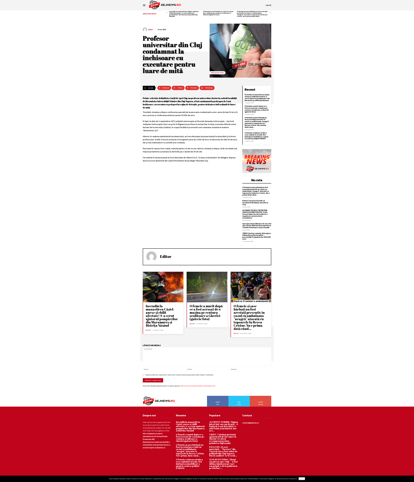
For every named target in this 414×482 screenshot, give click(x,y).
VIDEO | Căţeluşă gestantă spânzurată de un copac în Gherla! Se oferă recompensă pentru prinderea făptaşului (222, 439)
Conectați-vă (239, 396)
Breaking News (217, 73)
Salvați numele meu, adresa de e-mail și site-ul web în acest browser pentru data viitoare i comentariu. (179, 375)
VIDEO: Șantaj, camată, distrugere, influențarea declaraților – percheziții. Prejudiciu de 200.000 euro (256, 236)
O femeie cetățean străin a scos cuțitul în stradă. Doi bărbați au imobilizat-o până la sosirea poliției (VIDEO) (256, 136)
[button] (268, 5)
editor (150, 29)
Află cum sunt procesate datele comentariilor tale (198, 386)
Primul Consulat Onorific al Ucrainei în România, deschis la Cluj (255, 202)
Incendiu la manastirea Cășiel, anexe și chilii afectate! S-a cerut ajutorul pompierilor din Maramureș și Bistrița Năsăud (183, 13)
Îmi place (218, 396)
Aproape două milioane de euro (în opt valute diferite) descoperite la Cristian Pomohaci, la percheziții (256, 225)
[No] (411, 479)
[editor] (145, 29)
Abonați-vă (260, 396)
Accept (301, 479)
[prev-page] (166, 12)
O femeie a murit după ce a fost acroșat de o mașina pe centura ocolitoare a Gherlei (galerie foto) (218, 13)
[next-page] (270, 12)
